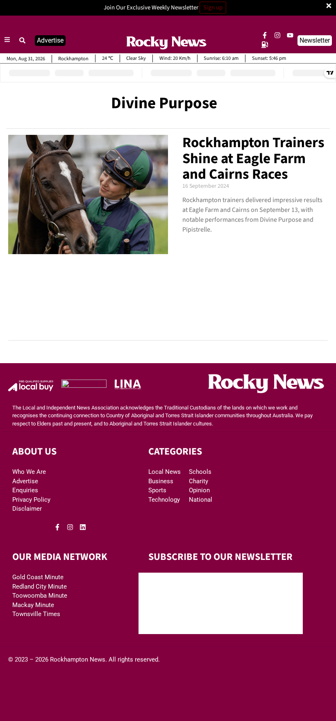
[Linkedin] (82, 527)
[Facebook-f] (264, 35)
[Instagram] (277, 35)
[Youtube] (290, 35)
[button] (22, 40)
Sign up (212, 7)
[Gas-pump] (264, 44)
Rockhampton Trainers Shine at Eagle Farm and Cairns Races (253, 158)
